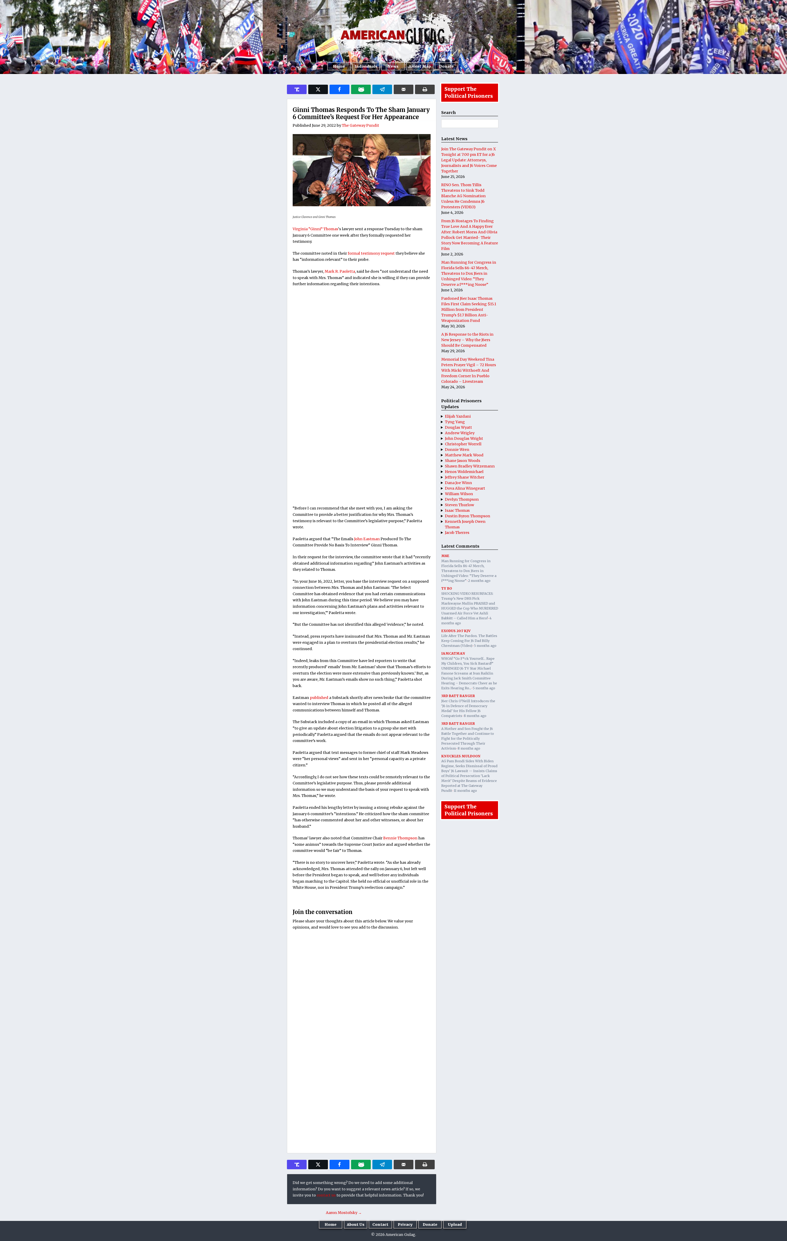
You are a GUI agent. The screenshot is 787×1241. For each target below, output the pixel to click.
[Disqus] (362, 987)
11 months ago (465, 791)
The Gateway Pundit (360, 125)
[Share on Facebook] (339, 89)
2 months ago (479, 581)
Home (339, 66)
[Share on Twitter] (318, 89)
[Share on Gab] (361, 89)
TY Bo (446, 588)
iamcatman (453, 653)
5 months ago (485, 646)
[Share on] (382, 89)
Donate (446, 66)
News (393, 66)
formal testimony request (371, 253)
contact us (326, 1195)
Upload (455, 1224)
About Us (355, 1224)
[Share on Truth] (297, 89)
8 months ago (475, 716)
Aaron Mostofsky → (344, 1212)
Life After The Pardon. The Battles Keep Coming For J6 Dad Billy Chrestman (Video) (469, 641)
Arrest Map (420, 66)
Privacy (405, 1224)
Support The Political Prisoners (469, 92)
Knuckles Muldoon (461, 756)
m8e (445, 556)
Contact (380, 1224)
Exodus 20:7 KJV (456, 631)
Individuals (366, 66)
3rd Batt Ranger (458, 696)
